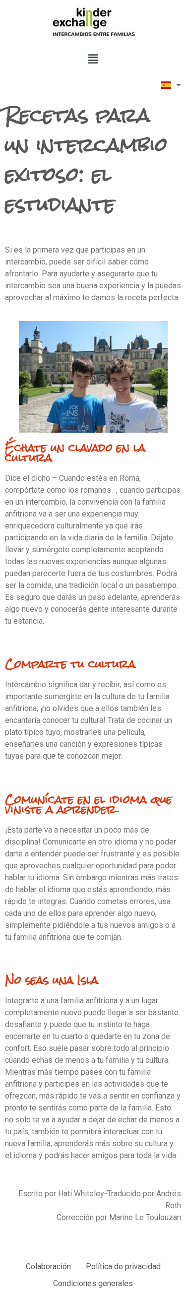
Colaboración (48, 1266)
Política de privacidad (123, 1266)
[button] (92, 59)
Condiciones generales (93, 1283)
